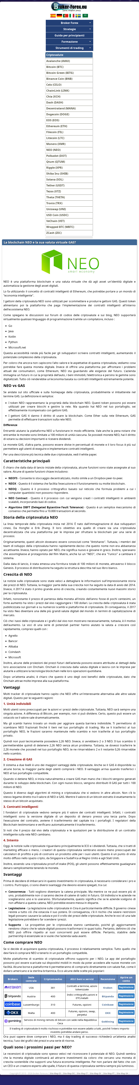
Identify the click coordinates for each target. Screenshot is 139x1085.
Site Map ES (55, 1073)
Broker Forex (69, 23)
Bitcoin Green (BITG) (60, 73)
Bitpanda (108, 996)
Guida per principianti (69, 35)
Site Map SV (95, 1073)
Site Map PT (109, 1073)
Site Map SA (122, 1073)
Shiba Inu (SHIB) (57, 173)
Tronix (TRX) (54, 203)
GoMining (108, 1021)
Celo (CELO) (53, 85)
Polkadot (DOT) (56, 156)
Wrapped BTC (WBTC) (60, 227)
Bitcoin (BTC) (54, 67)
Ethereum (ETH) (56, 126)
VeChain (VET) (55, 221)
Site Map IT (82, 1073)
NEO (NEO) (53, 150)
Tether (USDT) (55, 185)
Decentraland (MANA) (61, 108)
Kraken (107, 987)
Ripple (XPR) (54, 167)
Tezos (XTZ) (53, 191)
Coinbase (108, 1004)
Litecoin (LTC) (55, 138)
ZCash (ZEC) (54, 233)
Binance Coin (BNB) (59, 79)
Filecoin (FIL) (54, 132)
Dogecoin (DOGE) (57, 114)
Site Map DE (69, 1073)
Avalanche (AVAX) (58, 61)
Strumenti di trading (70, 48)
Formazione (70, 42)
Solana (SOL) (54, 179)
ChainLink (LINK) (57, 90)
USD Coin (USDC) (57, 215)
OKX (108, 1013)
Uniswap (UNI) (56, 209)
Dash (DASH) (54, 102)
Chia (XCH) (53, 96)
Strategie (69, 29)
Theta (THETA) (55, 197)
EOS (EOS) (52, 120)
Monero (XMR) (55, 144)
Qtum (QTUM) (55, 162)
